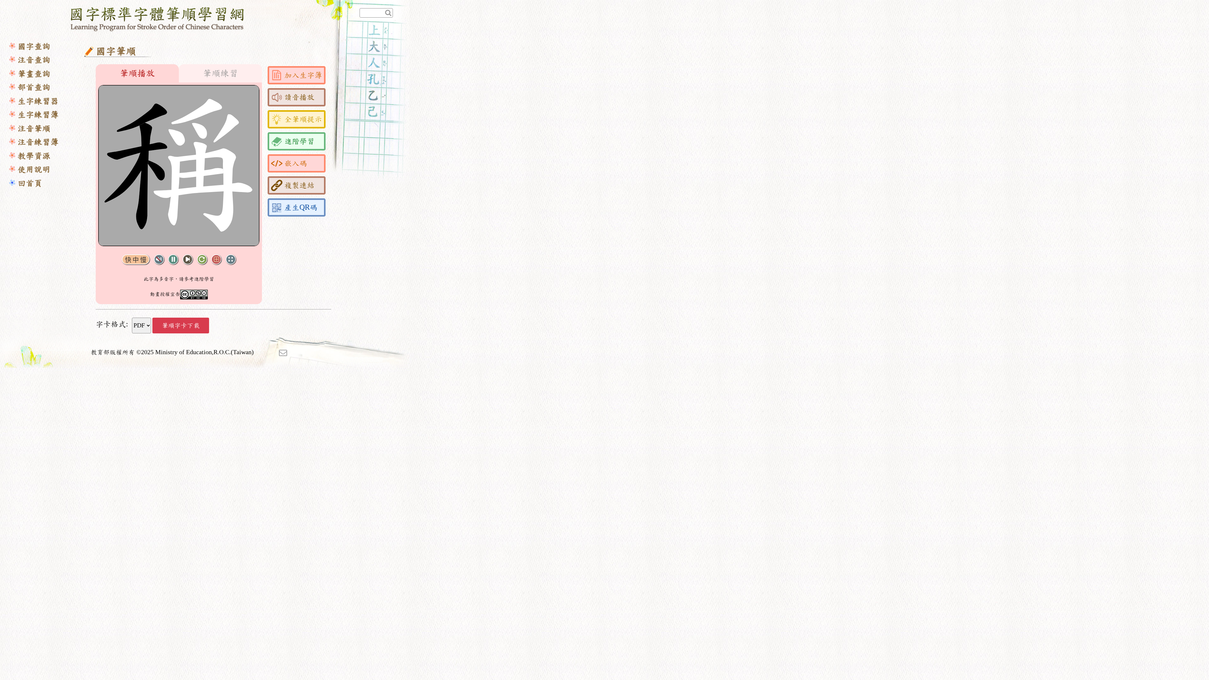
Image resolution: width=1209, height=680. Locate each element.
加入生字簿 (303, 75)
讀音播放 (299, 97)
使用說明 (34, 169)
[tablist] (179, 73)
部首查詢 (34, 87)
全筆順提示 (303, 119)
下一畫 (187, 259)
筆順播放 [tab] (137, 73)
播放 (173, 259)
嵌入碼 (295, 163)
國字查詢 (34, 46)
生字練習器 (38, 101)
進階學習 (299, 141)
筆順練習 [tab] (220, 73)
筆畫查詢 (34, 74)
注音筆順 (34, 129)
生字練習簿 (38, 115)
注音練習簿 (38, 142)
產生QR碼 (300, 207)
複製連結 (299, 185)
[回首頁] (157, 18)
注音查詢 (34, 60)
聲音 (159, 259)
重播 (202, 259)
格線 (216, 259)
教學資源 (34, 156)
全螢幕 (230, 259)
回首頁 (30, 183)
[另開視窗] (283, 352)
